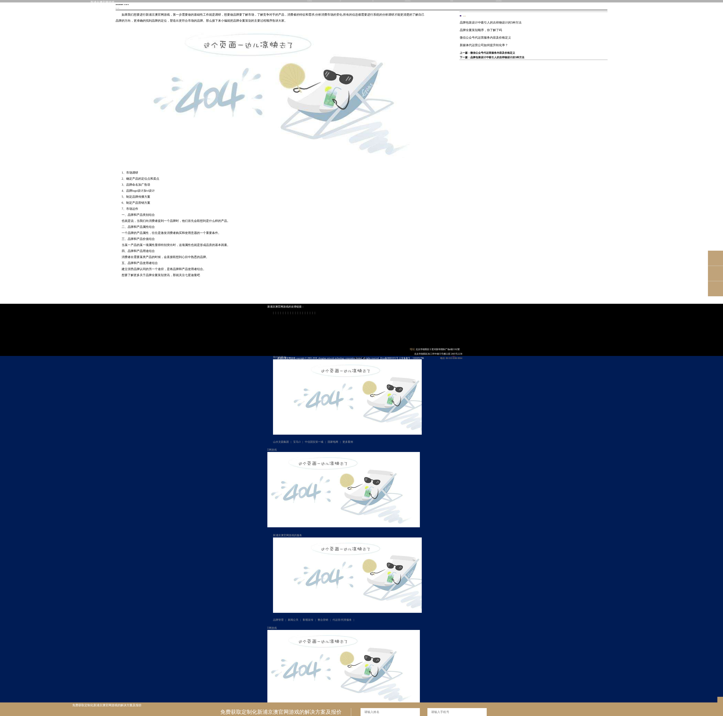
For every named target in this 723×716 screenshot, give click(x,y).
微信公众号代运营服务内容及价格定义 (485, 37)
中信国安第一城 (314, 441)
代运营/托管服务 (342, 619)
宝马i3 (296, 441)
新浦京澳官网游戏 (102, 2)
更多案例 (347, 441)
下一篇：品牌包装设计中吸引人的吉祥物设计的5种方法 (492, 57)
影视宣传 (308, 619)
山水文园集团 (281, 441)
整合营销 (323, 619)
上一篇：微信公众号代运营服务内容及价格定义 (487, 52)
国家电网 (333, 441)
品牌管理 (278, 619)
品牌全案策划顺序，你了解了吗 (481, 30)
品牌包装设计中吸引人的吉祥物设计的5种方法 (491, 22)
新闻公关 (293, 619)
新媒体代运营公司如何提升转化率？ (484, 45)
